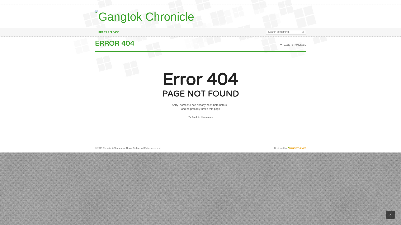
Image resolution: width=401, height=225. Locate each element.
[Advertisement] (257, 15)
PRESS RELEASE (108, 32)
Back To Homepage (295, 45)
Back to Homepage (202, 117)
